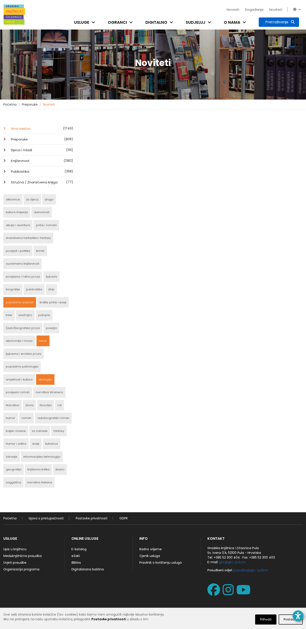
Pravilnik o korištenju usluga (160, 562)
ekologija (45, 379)
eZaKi (75, 556)
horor (43, 341)
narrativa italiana (39, 482)
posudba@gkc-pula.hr (250, 570)
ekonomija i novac (19, 341)
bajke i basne (16, 431)
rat (60, 405)
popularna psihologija (22, 366)
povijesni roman (18, 392)
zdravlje (11, 457)
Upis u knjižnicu (14, 549)
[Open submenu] (94, 22)
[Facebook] (214, 593)
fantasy (59, 431)
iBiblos (76, 562)
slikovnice (13, 199)
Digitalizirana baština (87, 569)
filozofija (46, 405)
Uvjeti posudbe (14, 562)
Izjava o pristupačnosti (46, 518)
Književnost (41, 160)
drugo (49, 199)
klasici (60, 469)
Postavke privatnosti (91, 518)
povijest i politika (18, 251)
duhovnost (41, 212)
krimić (40, 251)
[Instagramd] (229, 593)
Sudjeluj (195, 22)
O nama (232, 22)
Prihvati (266, 619)
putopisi (44, 315)
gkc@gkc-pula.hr (232, 562)
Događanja (254, 9)
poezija (51, 328)
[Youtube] (244, 593)
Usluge (81, 22)
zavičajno (25, 315)
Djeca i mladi (41, 150)
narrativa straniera (49, 392)
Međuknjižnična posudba (22, 556)
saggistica (13, 482)
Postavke (291, 619)
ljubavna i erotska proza (23, 354)
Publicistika (41, 171)
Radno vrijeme (150, 549)
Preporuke (30, 104)
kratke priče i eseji (53, 302)
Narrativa (12, 405)
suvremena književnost (22, 263)
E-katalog (78, 549)
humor (10, 418)
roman (26, 418)
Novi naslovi (41, 128)
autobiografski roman (53, 418)
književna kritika (38, 469)
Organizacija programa (21, 569)
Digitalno (156, 22)
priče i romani (46, 225)
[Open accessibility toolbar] (298, 615)
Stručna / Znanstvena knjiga (41, 182)
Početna (10, 104)
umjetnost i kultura (19, 379)
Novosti (233, 9)
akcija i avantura (18, 225)
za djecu (32, 199)
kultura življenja (17, 212)
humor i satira (16, 444)
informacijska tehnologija (41, 457)
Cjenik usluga (149, 556)
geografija (13, 469)
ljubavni (51, 276)
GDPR (123, 518)
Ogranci (117, 22)
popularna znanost (20, 302)
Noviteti (275, 9)
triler (9, 315)
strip (51, 289)
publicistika (34, 289)
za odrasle (39, 431)
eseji (35, 444)
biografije (13, 289)
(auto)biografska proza (23, 328)
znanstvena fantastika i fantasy (28, 238)
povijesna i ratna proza (23, 276)
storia (29, 405)
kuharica (51, 444)
